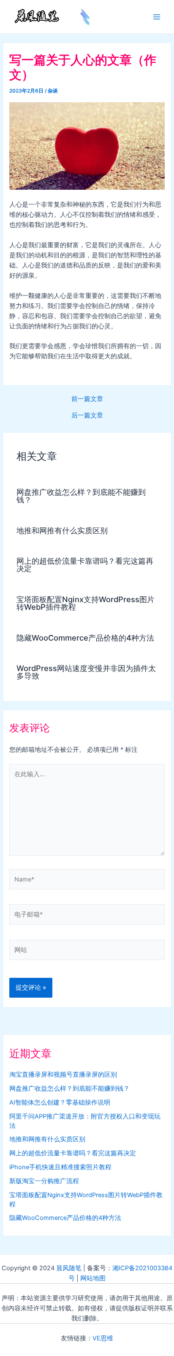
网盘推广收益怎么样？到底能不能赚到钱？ (81, 495)
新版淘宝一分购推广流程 (44, 1181)
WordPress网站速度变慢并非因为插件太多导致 (86, 671)
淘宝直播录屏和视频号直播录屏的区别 (63, 1074)
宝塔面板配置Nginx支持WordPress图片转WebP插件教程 (85, 603)
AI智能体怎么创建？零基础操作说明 (59, 1102)
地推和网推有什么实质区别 (62, 530)
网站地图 (93, 1278)
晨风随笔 (69, 1268)
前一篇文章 (87, 399)
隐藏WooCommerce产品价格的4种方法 (85, 637)
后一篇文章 (87, 415)
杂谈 (53, 91)
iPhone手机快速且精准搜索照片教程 (60, 1167)
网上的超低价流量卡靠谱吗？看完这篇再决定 (84, 564)
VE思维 (102, 1338)
